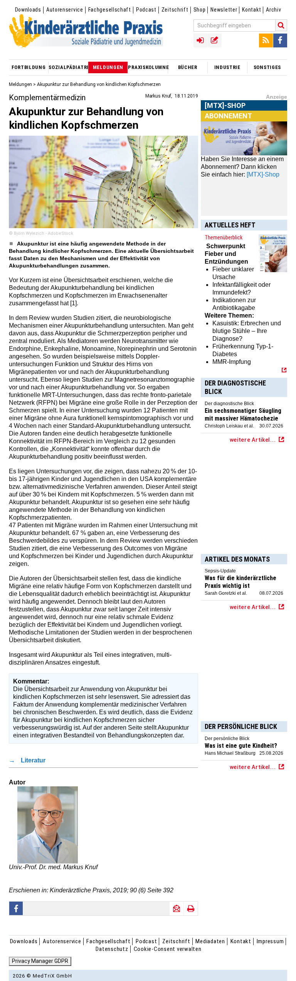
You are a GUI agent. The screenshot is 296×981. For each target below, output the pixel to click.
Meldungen (20, 84)
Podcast (146, 10)
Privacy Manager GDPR (40, 961)
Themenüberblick (223, 237)
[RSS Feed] (266, 40)
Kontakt (251, 10)
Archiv (273, 10)
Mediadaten (210, 941)
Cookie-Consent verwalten (168, 949)
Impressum (270, 941)
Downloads (28, 10)
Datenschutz (112, 949)
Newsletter (223, 10)
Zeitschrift (174, 10)
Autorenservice (64, 10)
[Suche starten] (281, 25)
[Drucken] (191, 908)
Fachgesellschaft (109, 10)
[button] (16, 908)
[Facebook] (280, 40)
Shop (199, 10)
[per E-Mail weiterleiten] (176, 908)
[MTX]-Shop (225, 114)
